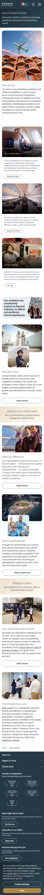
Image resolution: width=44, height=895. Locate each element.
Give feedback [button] (11, 858)
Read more (22, 485)
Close (22, 890)
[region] (22, 878)
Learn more (22, 400)
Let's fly (10, 285)
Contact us (10, 824)
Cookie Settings (22, 884)
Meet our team (13, 176)
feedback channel (10, 740)
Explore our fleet (13, 231)
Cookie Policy (12, 873)
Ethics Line (7, 708)
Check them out (22, 572)
